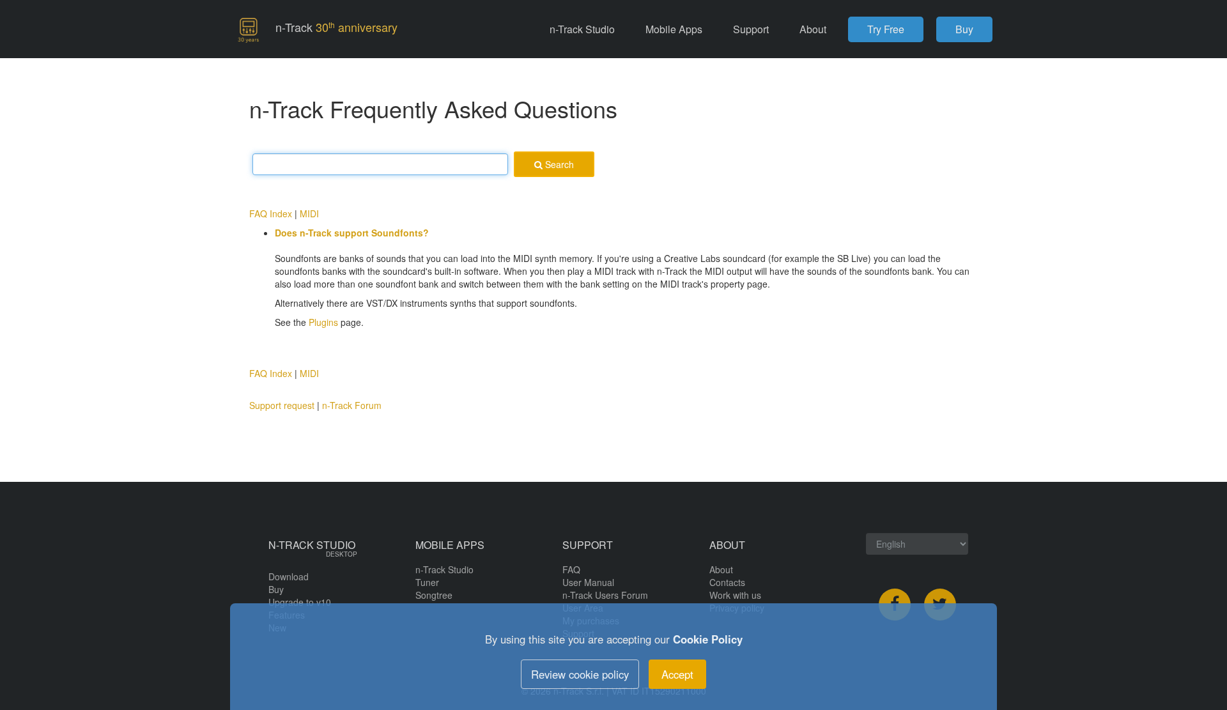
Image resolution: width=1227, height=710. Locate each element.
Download (288, 576)
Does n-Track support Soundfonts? (352, 232)
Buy (964, 29)
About (721, 569)
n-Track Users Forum (605, 595)
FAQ (571, 569)
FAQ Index (270, 213)
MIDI (309, 213)
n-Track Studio (444, 569)
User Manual (588, 582)
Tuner (427, 582)
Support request (281, 405)
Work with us (735, 595)
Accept (677, 674)
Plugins (323, 322)
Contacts (727, 582)
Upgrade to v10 (299, 602)
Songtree (433, 595)
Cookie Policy (708, 639)
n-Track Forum (352, 405)
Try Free (885, 29)
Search (558, 164)
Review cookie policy (580, 674)
